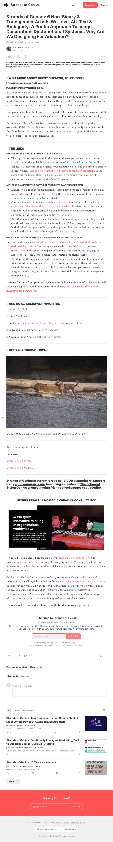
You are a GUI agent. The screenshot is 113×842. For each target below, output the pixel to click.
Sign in (104, 5)
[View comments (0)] (18, 56)
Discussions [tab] (27, 710)
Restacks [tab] (25, 676)
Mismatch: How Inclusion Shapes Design (41, 323)
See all (12, 781)
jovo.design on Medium (19, 468)
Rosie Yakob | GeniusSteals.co (26, 48)
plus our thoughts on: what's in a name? (25, 747)
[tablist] (18, 676)
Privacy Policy (77, 645)
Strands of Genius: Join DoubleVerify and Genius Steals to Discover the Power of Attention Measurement (43, 720)
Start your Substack (49, 829)
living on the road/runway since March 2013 (81, 582)
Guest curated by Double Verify (21, 725)
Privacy (57, 822)
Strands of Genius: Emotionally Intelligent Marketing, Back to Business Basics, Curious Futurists (43, 742)
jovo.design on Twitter (19, 461)
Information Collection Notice (56, 645)
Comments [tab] (13, 676)
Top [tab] (9, 710)
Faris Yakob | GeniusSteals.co (31, 751)
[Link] (2, 78)
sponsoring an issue (30, 484)
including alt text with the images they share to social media (57, 204)
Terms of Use (69, 642)
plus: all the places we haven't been (23, 766)
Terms (65, 822)
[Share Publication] (79, 5)
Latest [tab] (17, 710)
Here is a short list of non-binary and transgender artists (61, 171)
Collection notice (77, 822)
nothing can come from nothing (30, 562)
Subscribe (90, 5)
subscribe (93, 487)
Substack (43, 836)
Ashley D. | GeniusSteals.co (29, 729)
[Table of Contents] (3, 421)
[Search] (73, 5)
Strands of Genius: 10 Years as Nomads (31, 762)
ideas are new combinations (74, 558)
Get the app (70, 829)
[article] (56, 725)
